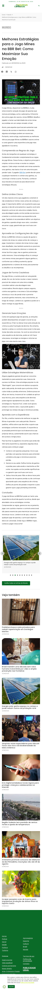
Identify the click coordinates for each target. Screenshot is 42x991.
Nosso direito (7, 968)
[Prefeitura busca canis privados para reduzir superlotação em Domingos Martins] (21, 618)
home (3, 15)
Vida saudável (7, 963)
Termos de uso (28, 956)
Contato (26, 964)
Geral (4, 942)
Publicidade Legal (29, 968)
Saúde (4, 945)
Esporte (26, 941)
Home (4, 936)
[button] (10, 575)
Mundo (9, 15)
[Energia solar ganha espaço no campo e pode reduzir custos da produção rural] (21, 696)
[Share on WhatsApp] (15, 72)
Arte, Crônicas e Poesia (11, 971)
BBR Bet (22, 172)
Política (5, 947)
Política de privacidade (27, 960)
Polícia (4, 939)
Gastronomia (7, 960)
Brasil (25, 946)
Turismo (5, 950)
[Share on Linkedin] (6, 72)
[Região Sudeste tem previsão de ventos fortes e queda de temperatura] (21, 812)
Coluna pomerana (9, 966)
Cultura (26, 944)
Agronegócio (28, 938)
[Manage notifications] (4, 986)
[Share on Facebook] (2, 72)
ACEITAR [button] (11, 987)
